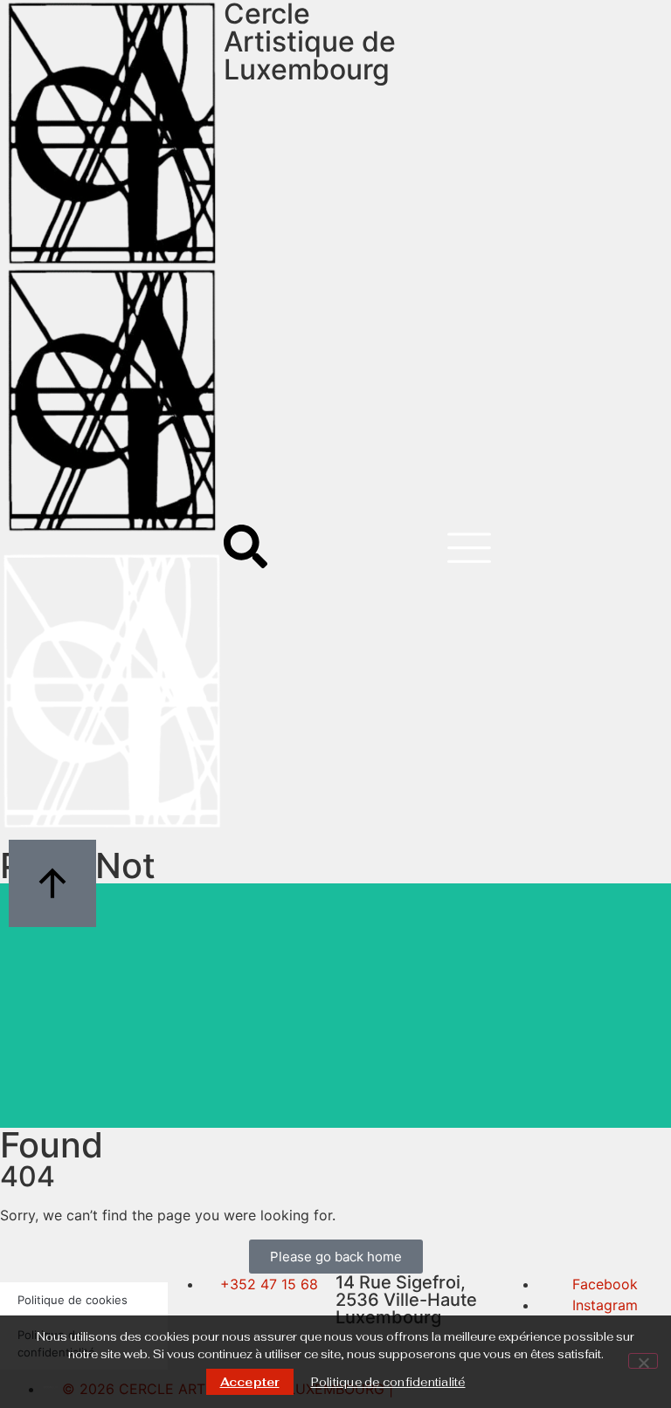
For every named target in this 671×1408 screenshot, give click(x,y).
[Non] (643, 1361)
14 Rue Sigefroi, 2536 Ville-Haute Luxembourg (406, 1300)
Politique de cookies (72, 1300)
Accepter (250, 1382)
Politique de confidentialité (388, 1382)
